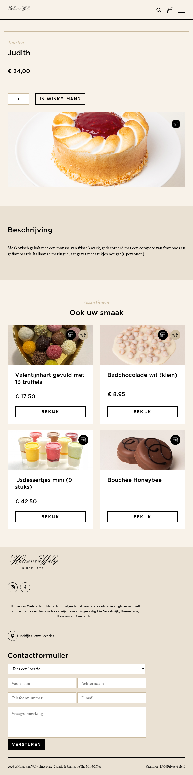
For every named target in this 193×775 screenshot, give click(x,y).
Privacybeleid (176, 766)
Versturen (26, 744)
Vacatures (152, 766)
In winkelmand (60, 99)
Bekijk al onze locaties (37, 635)
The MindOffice (90, 766)
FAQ (163, 766)
